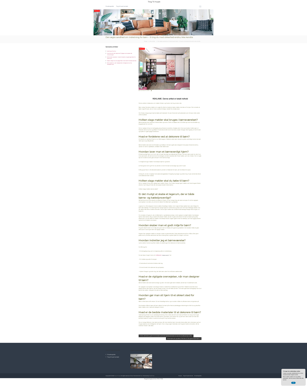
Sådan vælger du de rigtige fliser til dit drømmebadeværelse (121, 60)
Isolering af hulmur (111, 51)
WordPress (151, 375)
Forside (180, 375)
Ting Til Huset (154, 2)
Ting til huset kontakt (122, 6)
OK (293, 382)
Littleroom (159, 255)
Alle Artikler (152, 41)
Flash (141, 375)
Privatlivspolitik (110, 6)
